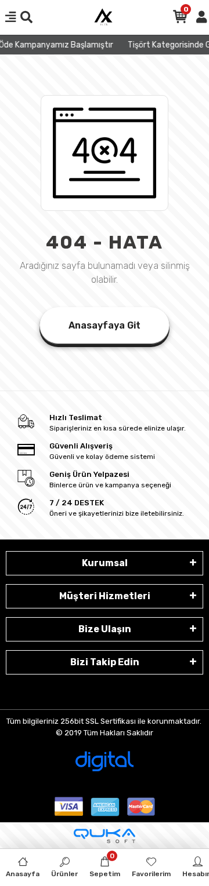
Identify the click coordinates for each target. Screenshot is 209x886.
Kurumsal (105, 562)
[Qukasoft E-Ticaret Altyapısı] (104, 836)
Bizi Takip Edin (104, 662)
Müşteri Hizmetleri (104, 595)
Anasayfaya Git (104, 325)
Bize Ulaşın (104, 629)
